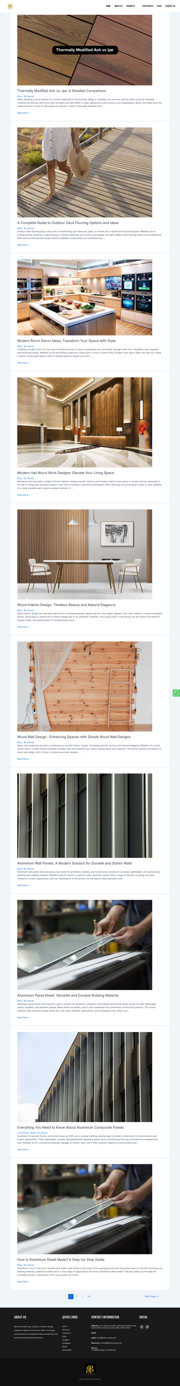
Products (130, 6)
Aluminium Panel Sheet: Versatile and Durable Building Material (67, 995)
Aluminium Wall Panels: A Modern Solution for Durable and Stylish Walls (74, 863)
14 (88, 1296)
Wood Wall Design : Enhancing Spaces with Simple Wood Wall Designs (74, 737)
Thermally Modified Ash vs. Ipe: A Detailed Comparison (61, 91)
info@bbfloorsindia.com (106, 1338)
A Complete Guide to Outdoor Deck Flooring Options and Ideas (68, 223)
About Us (118, 6)
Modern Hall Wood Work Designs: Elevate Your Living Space (65, 473)
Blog (159, 6)
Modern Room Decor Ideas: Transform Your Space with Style (66, 341)
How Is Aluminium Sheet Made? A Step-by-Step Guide (60, 1260)
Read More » (23, 112)
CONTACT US (170, 6)
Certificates (147, 6)
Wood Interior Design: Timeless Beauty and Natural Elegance (66, 605)
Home (108, 6)
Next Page (152, 1296)
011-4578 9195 (110, 1350)
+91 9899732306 (97, 1350)
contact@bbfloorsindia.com (111, 1343)
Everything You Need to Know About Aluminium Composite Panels (70, 1127)
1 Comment (23, 1132)
